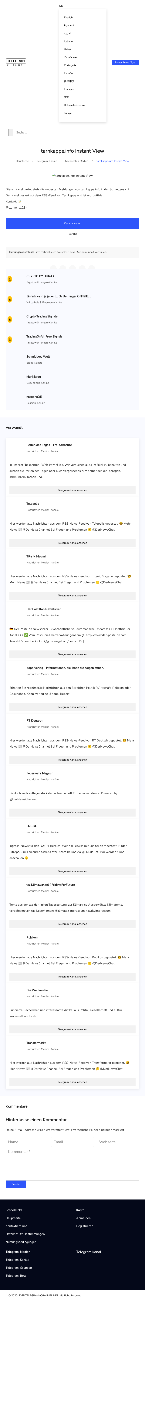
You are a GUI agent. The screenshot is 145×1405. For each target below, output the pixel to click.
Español (68, 73)
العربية (67, 33)
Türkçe (68, 113)
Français (69, 89)
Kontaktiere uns (16, 1226)
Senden (16, 1184)
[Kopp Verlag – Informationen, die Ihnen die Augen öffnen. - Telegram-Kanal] (17, 671)
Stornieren (91, 1379)
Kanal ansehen (72, 223)
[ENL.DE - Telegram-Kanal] (17, 829)
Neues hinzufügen (125, 62)
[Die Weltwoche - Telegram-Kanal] (17, 993)
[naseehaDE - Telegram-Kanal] (17, 400)
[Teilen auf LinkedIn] (91, 268)
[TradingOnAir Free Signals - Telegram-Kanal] (17, 339)
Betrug (30, 1334)
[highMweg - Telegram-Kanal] (17, 379)
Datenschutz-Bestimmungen (25, 1234)
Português (70, 65)
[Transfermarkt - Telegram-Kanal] (17, 1046)
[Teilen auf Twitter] (72, 268)
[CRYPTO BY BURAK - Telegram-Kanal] (17, 279)
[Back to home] (16, 62)
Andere (30, 1310)
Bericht (73, 234)
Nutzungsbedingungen (21, 1242)
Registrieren (84, 1226)
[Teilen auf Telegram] (53, 268)
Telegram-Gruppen (19, 1268)
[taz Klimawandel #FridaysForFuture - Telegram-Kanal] (17, 888)
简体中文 (69, 81)
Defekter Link (34, 1316)
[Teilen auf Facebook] (82, 268)
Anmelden (83, 1218)
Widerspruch (34, 1328)
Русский (69, 25)
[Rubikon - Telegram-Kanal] (17, 940)
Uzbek (67, 49)
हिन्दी (66, 97)
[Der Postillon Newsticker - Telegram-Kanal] (17, 612)
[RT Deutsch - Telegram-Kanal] (17, 723)
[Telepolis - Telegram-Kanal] (17, 506)
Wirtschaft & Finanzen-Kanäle (44, 302)
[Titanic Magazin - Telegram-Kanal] (17, 559)
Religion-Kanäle (35, 403)
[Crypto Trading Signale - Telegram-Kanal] (17, 319)
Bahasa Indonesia (74, 105)
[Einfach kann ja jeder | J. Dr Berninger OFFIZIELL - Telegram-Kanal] (17, 299)
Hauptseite (13, 1218)
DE (61, 6)
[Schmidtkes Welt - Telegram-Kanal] (17, 359)
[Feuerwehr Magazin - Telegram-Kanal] (17, 776)
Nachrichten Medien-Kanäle (42, 451)
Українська (71, 57)
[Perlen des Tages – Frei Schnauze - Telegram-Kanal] (17, 448)
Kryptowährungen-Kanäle (41, 282)
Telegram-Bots (16, 1276)
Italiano (68, 41)
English (68, 17)
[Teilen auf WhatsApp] (62, 268)
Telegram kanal (88, 1252)
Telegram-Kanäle (17, 1260)
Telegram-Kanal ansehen (72, 490)
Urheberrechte (35, 1322)
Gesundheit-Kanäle (37, 383)
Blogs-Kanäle (34, 363)
